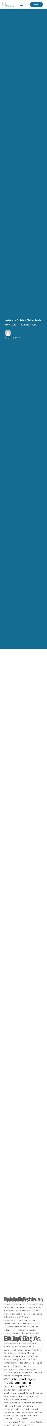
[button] (21, 4)
